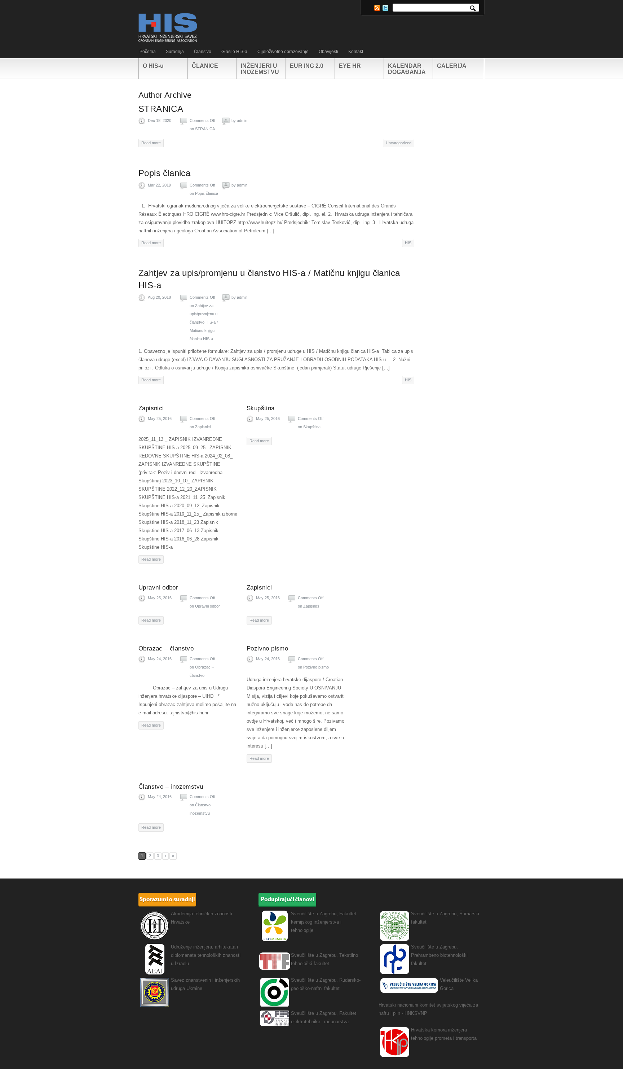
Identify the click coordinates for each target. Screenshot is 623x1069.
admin (242, 120)
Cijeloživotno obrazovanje (283, 51)
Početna (148, 51)
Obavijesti (328, 51)
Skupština (261, 408)
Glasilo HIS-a (234, 51)
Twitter (385, 8)
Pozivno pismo (267, 648)
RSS (377, 8)
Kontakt (355, 51)
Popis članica (164, 173)
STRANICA (160, 109)
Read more (151, 143)
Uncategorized (398, 143)
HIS (408, 243)
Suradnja (175, 51)
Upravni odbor (158, 587)
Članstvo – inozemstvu (170, 786)
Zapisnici (151, 408)
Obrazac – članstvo (166, 648)
